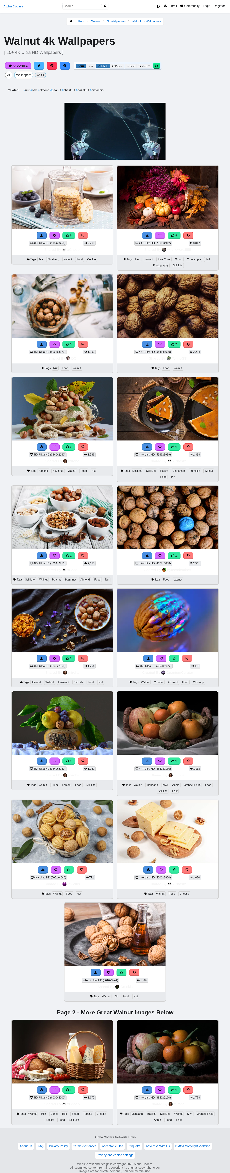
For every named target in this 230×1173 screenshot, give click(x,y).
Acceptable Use (112, 1146)
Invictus (74, 884)
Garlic (54, 1113)
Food (81, 21)
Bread (75, 1113)
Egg (64, 1113)
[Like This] (69, 870)
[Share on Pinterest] (52, 66)
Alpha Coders (13, 6)
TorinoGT (179, 358)
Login (206, 6)
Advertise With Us (158, 1146)
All (8, 75)
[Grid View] (81, 66)
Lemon (66, 785)
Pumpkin (194, 470)
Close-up (198, 682)
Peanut (56, 579)
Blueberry (53, 259)
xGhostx (73, 249)
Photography (160, 265)
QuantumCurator (179, 672)
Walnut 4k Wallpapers (146, 21)
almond (44, 90)
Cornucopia (194, 259)
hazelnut (83, 90)
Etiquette (134, 1146)
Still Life (178, 265)
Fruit (174, 791)
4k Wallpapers (116, 21)
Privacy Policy (58, 1146)
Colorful (158, 682)
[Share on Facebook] (65, 66)
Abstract (173, 682)
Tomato (87, 1113)
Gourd (178, 259)
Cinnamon (178, 470)
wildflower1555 (179, 249)
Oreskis (126, 987)
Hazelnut (58, 470)
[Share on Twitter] (39, 66)
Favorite (20, 65)
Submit (172, 6)
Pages (118, 66)
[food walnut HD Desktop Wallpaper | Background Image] (167, 336)
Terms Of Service (84, 1146)
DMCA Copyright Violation (192, 1146)
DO (73, 358)
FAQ (41, 1146)
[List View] (90, 66)
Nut (55, 368)
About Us (26, 1146)
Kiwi (165, 785)
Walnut (96, 21)
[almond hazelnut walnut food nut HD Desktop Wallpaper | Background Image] (62, 439)
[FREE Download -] (147, 344)
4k (42, 75)
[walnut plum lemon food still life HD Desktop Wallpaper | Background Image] (62, 753)
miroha (73, 461)
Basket (50, 1119)
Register (219, 6)
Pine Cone (164, 259)
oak (34, 90)
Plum (55, 785)
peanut (56, 90)
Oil (116, 996)
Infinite (104, 66)
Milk (43, 1113)
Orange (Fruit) (192, 785)
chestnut (69, 90)
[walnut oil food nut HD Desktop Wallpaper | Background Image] (115, 965)
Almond (43, 470)
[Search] (105, 6)
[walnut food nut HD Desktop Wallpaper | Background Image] (62, 862)
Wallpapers (23, 75)
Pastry (164, 470)
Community (191, 6)
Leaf (137, 259)
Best (132, 66)
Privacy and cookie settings (115, 1155)
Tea (41, 259)
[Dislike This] (188, 344)
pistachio (97, 90)
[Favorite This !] (160, 344)
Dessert (137, 470)
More (144, 66)
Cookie (91, 259)
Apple (175, 785)
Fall (207, 259)
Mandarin (152, 785)
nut (27, 90)
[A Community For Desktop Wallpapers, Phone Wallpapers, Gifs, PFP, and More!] (70, 21)
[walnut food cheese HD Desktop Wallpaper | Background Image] (167, 862)
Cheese (184, 893)
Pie (173, 476)
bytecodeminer (179, 570)
